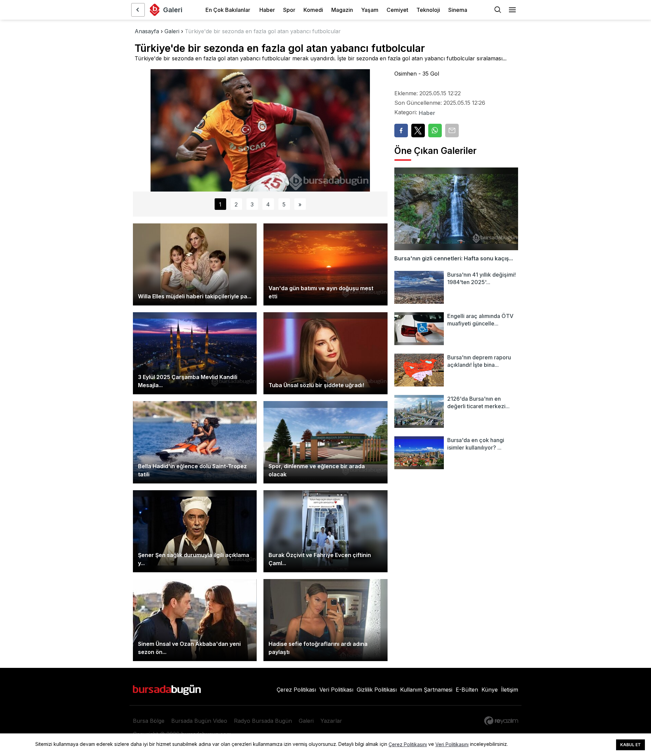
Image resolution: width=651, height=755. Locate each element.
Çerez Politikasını (408, 744)
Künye (489, 689)
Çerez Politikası (296, 689)
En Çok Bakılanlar (227, 9)
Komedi (313, 9)
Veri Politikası (336, 689)
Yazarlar (331, 720)
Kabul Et (630, 744)
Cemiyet (397, 9)
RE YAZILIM (501, 720)
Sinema (457, 9)
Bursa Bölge (148, 720)
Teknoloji (428, 9)
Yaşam (369, 9)
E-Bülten (467, 689)
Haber (267, 9)
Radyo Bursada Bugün (263, 720)
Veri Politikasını (452, 744)
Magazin (342, 9)
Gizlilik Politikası (377, 689)
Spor (289, 9)
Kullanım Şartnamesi (426, 689)
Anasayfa (147, 31)
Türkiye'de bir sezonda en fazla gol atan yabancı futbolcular (263, 31)
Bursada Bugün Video (199, 720)
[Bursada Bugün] (138, 10)
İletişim (509, 689)
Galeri (171, 31)
